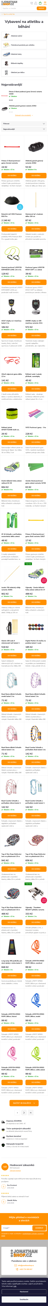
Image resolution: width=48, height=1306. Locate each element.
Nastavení (24, 1291)
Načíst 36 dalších (22, 1103)
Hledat (41, 8)
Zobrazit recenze (15, 1171)
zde (15, 1286)
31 (30, 1113)
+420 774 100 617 (25, 1269)
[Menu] (45, 3)
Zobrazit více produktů (23, 115)
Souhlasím (24, 1299)
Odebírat (39, 1228)
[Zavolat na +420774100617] (31, 3)
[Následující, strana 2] (24, 1112)
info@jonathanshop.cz (26, 1265)
